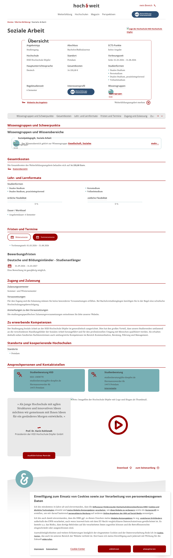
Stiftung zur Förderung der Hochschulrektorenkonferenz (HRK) (120, 507)
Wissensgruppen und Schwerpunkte (35, 116)
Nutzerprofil (150, 510)
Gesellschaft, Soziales (79, 143)
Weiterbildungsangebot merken (129, 102)
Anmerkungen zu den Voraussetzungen (27, 310)
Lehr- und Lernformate (86, 116)
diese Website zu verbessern (122, 510)
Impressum (39, 549)
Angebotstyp (33, 45)
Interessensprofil (76, 85)
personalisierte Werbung (79, 513)
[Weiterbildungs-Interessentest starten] (145, 14)
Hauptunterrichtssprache (40, 65)
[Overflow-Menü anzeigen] (162, 116)
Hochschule (33, 55)
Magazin (95, 14)
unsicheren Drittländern (151, 518)
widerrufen (47, 539)
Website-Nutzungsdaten (122, 518)
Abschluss (72, 45)
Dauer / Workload (16, 210)
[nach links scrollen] (11, 116)
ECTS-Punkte (114, 45)
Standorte (12, 349)
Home (10, 22)
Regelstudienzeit (35, 85)
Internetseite (110, 388)
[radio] (19, 237)
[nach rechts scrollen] (158, 116)
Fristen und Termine (111, 116)
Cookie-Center (77, 548)
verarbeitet (100, 510)
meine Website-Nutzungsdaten (81, 510)
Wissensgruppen (116, 85)
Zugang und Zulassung (135, 116)
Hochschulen (81, 14)
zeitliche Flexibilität (97, 197)
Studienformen (116, 65)
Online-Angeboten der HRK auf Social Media (122, 513)
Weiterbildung (65, 14)
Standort (71, 55)
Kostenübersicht (20, 169)
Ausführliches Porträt (39, 455)
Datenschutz (51, 549)
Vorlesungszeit (115, 55)
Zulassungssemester (18, 286)
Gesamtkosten (74, 65)
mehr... (155, 143)
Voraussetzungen (16, 296)
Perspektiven (108, 14)
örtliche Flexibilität (16, 197)
